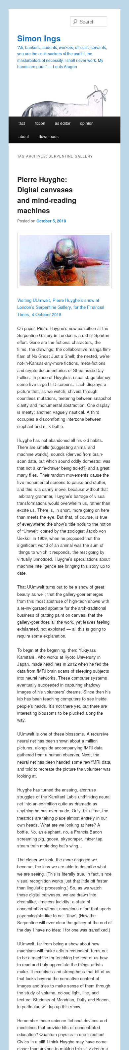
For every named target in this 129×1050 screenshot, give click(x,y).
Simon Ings (39, 38)
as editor (62, 123)
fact (22, 123)
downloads (49, 136)
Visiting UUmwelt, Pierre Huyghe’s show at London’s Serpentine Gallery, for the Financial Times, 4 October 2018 (60, 307)
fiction (40, 123)
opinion (87, 123)
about (24, 136)
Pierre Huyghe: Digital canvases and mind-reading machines (46, 194)
